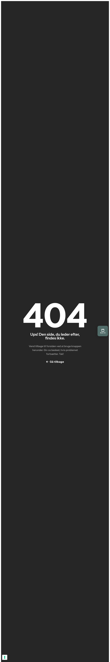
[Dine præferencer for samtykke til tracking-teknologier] (4, 657)
